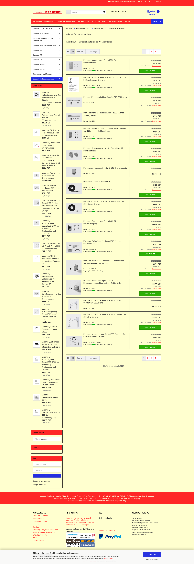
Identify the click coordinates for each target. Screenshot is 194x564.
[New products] (60, 447)
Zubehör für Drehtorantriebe (43, 79)
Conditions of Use (40, 521)
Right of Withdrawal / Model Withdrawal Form (44, 534)
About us (157, 22)
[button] (140, 3)
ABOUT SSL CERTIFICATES (118, 11)
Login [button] (148, 1)
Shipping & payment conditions (45, 530)
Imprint (36, 524)
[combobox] (81, 51)
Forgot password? (40, 485)
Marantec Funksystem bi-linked (78, 518)
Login (47, 476)
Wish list (158, 1)
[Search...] (104, 12)
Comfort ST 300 (39, 69)
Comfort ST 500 (39, 65)
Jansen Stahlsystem (65, 22)
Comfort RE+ (38, 55)
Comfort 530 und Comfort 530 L (45, 46)
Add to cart (150, 70)
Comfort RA (37, 50)
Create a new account (41, 481)
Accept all (152, 554)
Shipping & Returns (40, 516)
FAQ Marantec (72, 522)
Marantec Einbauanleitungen (77, 525)
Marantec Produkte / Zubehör (77, 520)
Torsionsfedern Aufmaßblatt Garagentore (122, 1)
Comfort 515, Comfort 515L (43, 29)
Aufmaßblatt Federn (43, 22)
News (35, 538)
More (127, 22)
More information (152, 559)
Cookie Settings (39, 540)
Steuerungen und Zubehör (42, 74)
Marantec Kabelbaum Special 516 (96, 182)
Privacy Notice (108, 558)
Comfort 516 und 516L (41, 33)
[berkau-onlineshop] (48, 12)
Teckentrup (83, 22)
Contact (36, 527)
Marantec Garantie (86, 522)
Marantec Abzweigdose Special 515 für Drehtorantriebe (105, 168)
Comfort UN (37, 60)
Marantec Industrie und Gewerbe (107, 22)
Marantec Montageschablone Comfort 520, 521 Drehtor (105, 97)
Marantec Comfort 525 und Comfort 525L (43, 39)
